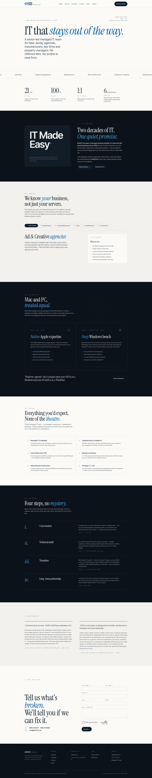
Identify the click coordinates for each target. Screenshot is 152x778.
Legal (76, 225)
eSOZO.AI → (74, 755)
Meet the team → (84, 167)
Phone (107, 700)
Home (60, 4)
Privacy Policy (95, 755)
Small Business (88, 225)
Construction (103, 225)
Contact (94, 4)
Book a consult (120, 4)
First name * (86, 685)
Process (82, 4)
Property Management (62, 225)
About (88, 4)
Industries (74, 4)
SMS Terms (94, 757)
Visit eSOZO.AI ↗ (100, 167)
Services (67, 4)
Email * (84, 700)
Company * (85, 693)
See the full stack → (119, 378)
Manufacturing (45, 225)
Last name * (109, 685)
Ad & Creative (31, 225)
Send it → (87, 729)
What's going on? (87, 707)
